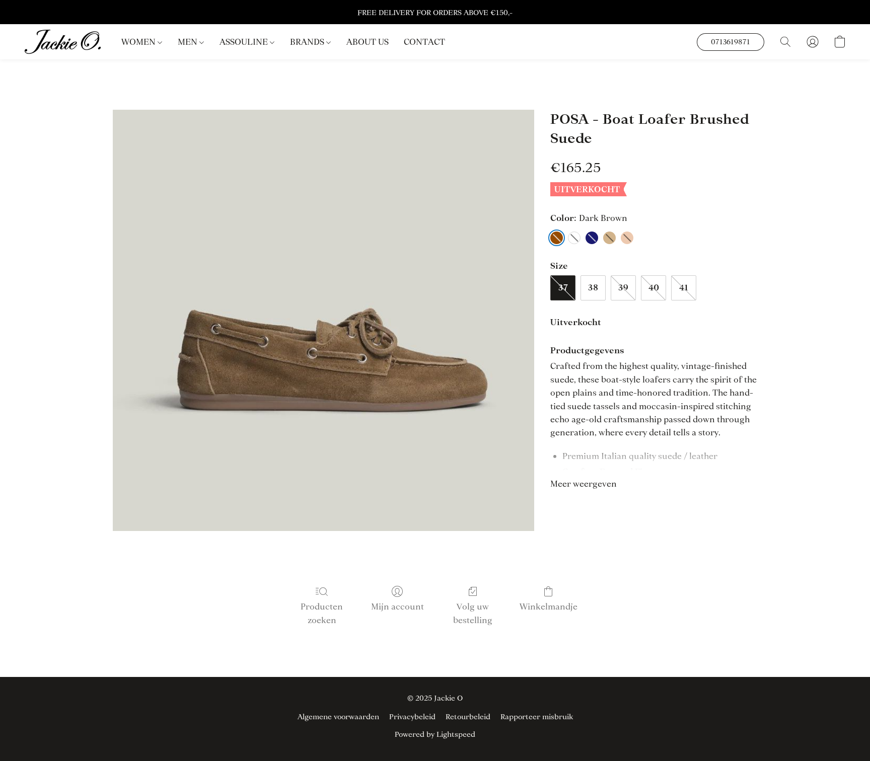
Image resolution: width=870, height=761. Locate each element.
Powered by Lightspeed (435, 734)
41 (683, 287)
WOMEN (139, 41)
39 (623, 287)
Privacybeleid (412, 716)
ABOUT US (367, 41)
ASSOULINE (245, 41)
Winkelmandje (548, 606)
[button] (62, 41)
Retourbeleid (468, 716)
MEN (188, 41)
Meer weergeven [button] (583, 483)
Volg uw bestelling (472, 613)
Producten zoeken (322, 613)
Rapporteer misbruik (536, 716)
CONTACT (424, 41)
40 (653, 287)
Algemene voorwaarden (338, 716)
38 (593, 287)
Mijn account (397, 606)
